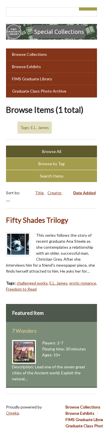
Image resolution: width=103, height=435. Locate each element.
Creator (54, 192)
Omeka (12, 413)
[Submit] (92, 9)
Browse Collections (29, 54)
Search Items (52, 175)
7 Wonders (24, 331)
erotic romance (82, 283)
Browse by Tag (51, 163)
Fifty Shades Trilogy (37, 220)
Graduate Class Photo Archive (39, 91)
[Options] (83, 9)
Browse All (51, 151)
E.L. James (58, 283)
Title (40, 192)
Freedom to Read (21, 289)
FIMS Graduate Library (32, 78)
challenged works (32, 283)
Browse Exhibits (26, 66)
